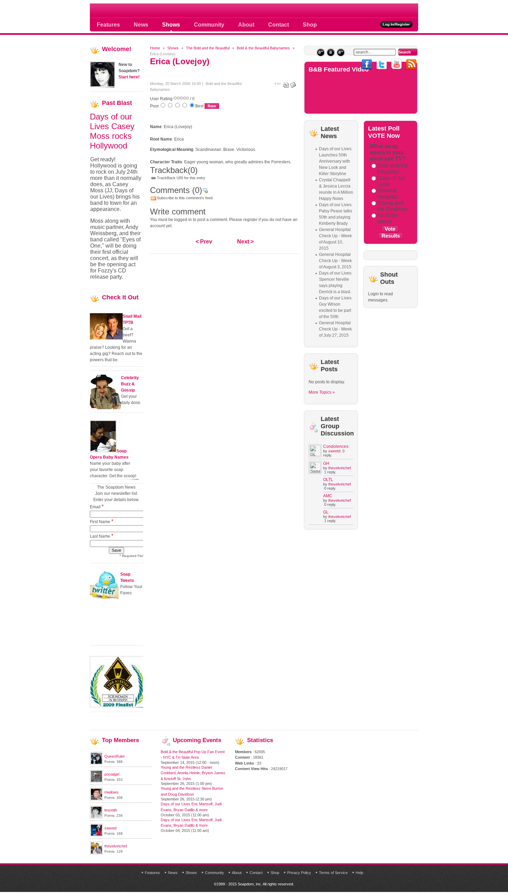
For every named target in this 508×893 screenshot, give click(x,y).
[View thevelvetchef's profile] (96, 853)
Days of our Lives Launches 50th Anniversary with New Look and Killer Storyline (335, 161)
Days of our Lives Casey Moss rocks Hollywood (112, 131)
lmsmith (110, 810)
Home (155, 48)
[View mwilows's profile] (96, 799)
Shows (173, 48)
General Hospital (387, 194)
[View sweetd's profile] (96, 835)
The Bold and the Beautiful (207, 48)
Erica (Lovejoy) (179, 61)
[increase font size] (320, 52)
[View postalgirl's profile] (96, 781)
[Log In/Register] (396, 24)
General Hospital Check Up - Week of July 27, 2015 (335, 329)
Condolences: (336, 446)
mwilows (111, 792)
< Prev (204, 241)
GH (326, 463)
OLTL (328, 479)
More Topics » (322, 392)
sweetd (334, 451)
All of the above (387, 218)
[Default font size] (330, 52)
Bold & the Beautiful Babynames (263, 48)
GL (326, 512)
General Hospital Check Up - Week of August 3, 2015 (335, 260)
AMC (327, 495)
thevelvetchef (339, 468)
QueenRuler (114, 756)
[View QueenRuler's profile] (96, 763)
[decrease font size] (340, 52)
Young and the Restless (392, 206)
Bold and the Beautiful (392, 169)
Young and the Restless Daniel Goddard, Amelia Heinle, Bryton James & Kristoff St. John (193, 773)
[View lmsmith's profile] (96, 817)
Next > (245, 241)
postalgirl (111, 774)
